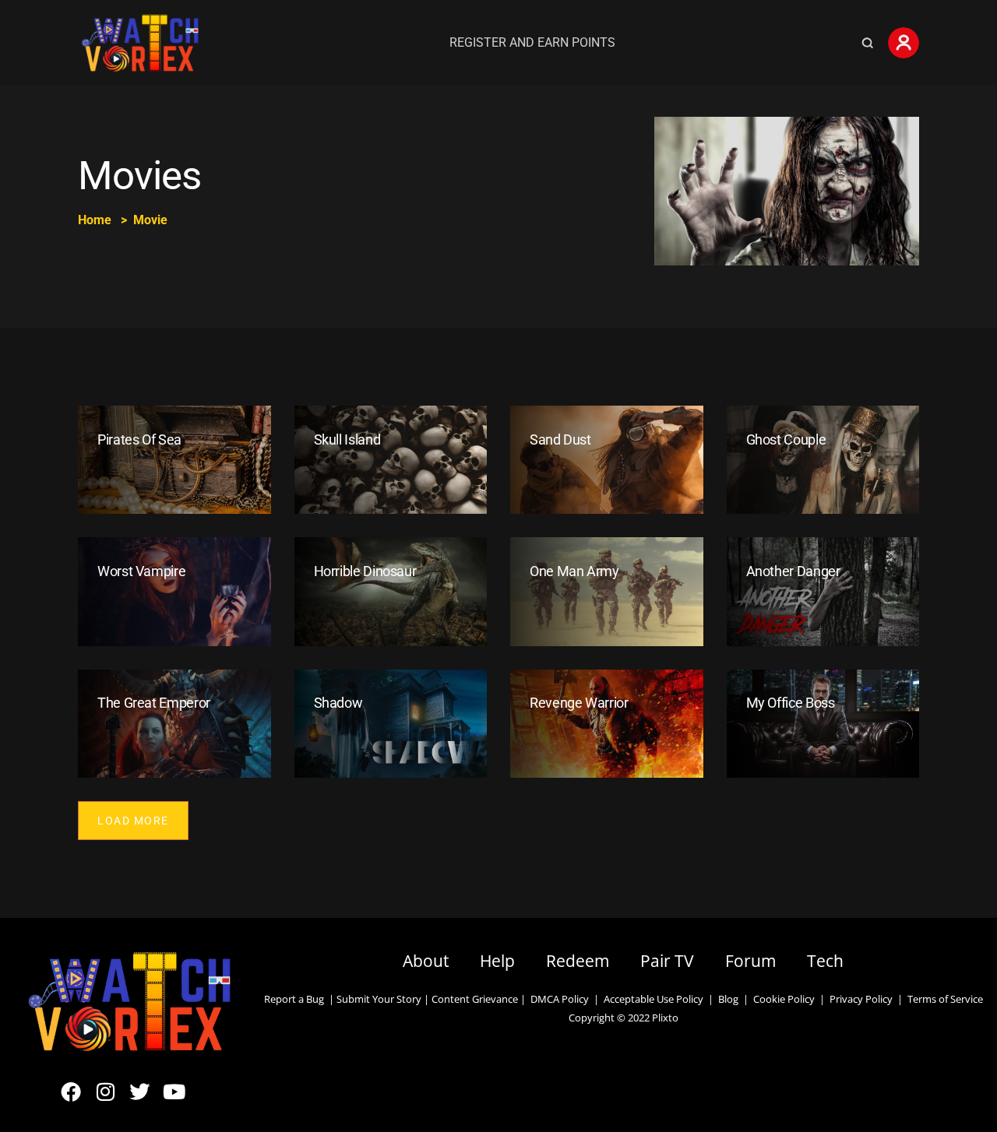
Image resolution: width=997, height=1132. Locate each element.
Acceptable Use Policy (651, 999)
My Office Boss (790, 702)
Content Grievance (475, 999)
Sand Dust (560, 439)
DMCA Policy (559, 999)
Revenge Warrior (579, 702)
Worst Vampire (141, 571)
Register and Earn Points (532, 42)
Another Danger (793, 571)
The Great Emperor (153, 702)
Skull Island (347, 439)
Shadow (338, 702)
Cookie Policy (784, 999)
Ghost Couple (786, 439)
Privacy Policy (861, 999)
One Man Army (574, 571)
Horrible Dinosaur (365, 571)
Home (94, 220)
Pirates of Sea (139, 439)
